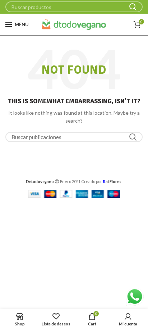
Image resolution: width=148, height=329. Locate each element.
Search (133, 6)
